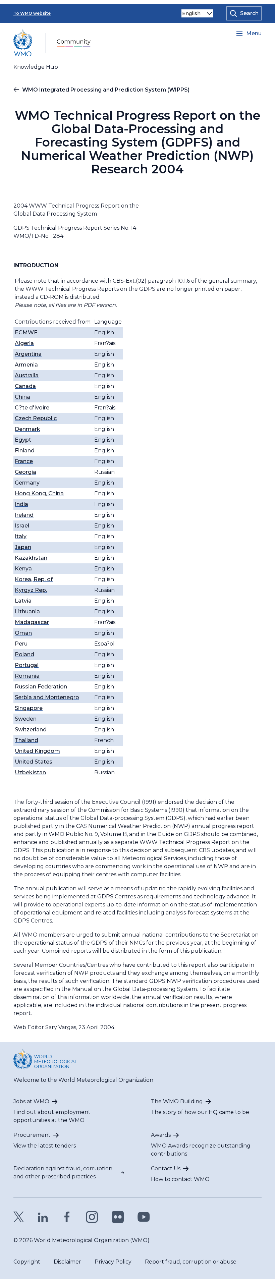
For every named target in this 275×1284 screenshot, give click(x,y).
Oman (23, 633)
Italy (20, 536)
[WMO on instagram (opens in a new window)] (92, 1217)
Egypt (23, 440)
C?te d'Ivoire (32, 407)
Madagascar (32, 622)
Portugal (27, 665)
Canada (25, 386)
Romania (27, 676)
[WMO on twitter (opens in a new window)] (18, 1217)
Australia (27, 375)
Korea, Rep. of (34, 579)
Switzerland (31, 729)
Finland (25, 450)
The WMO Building (177, 1101)
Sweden (26, 719)
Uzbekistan (30, 772)
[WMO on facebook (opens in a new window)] (67, 1217)
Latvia (23, 601)
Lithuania (27, 611)
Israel (22, 525)
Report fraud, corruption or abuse (190, 1262)
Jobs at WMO (31, 1101)
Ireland (24, 515)
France (24, 461)
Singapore (29, 708)
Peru (21, 643)
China (22, 397)
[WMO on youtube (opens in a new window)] (144, 1217)
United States (33, 762)
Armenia (26, 364)
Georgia (25, 472)
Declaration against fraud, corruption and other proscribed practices (62, 1172)
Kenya (23, 568)
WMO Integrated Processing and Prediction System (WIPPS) (105, 90)
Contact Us (165, 1168)
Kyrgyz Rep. (31, 590)
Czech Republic (36, 418)
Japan (23, 547)
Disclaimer (67, 1262)
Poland (24, 654)
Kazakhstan (31, 558)
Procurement (32, 1135)
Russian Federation (41, 686)
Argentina (28, 354)
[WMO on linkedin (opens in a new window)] (43, 1217)
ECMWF (26, 332)
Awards (161, 1135)
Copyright (26, 1262)
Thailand (26, 740)
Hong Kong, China (39, 493)
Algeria (24, 343)
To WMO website (32, 13)
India (21, 504)
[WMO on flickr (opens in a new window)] (118, 1217)
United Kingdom (37, 751)
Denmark (27, 429)
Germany (27, 483)
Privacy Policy (113, 1262)
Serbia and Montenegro (47, 697)
